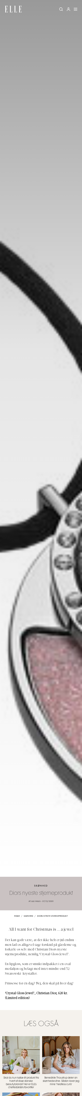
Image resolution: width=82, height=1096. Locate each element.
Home (17, 916)
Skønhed (41, 886)
